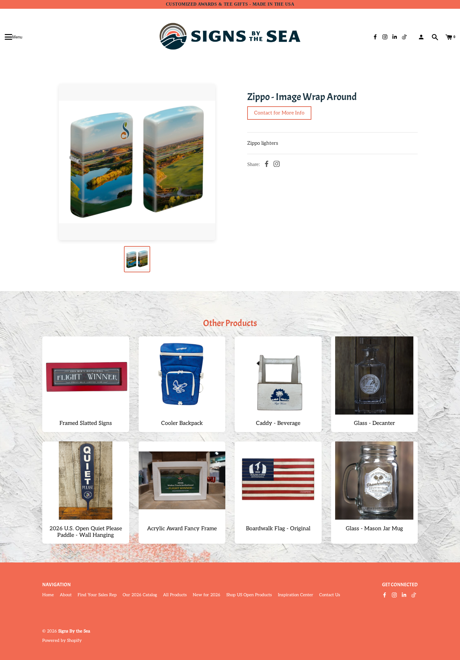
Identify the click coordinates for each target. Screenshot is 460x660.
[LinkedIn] (403, 595)
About (66, 594)
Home (48, 594)
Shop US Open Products (249, 594)
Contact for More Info (279, 113)
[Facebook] (266, 164)
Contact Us (329, 594)
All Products (175, 594)
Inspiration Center (295, 594)
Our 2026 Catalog (140, 594)
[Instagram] (276, 164)
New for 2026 (206, 594)
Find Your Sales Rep (97, 594)
